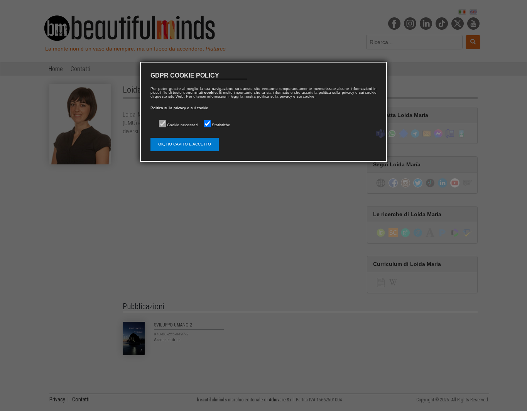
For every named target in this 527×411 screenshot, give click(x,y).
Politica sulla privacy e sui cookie (179, 108)
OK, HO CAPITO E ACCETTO (184, 144)
